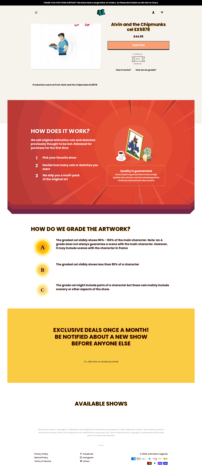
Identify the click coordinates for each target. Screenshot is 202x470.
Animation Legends (158, 454)
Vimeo (86, 461)
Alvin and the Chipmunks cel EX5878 (138, 27)
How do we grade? (146, 69)
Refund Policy (41, 457)
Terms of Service (42, 461)
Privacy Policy (41, 454)
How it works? (123, 69)
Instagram (88, 457)
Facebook (87, 454)
